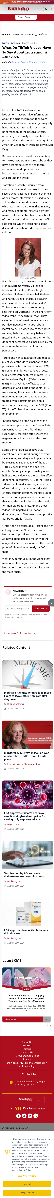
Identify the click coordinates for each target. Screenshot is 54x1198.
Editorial (27, 1049)
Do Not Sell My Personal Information (27, 1062)
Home (5, 34)
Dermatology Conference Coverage (20, 633)
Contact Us (27, 1052)
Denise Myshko (14, 881)
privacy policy (16, 617)
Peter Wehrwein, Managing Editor (23, 764)
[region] (27, 1164)
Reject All (27, 1184)
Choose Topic (24, 17)
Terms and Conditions (27, 1055)
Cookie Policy (25, 1170)
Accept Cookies (27, 1192)
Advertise (27, 1045)
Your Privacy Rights (27, 1066)
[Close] (50, 1135)
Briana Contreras (15, 704)
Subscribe (39, 608)
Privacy (27, 1059)
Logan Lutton (13, 824)
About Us (27, 1042)
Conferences (17, 34)
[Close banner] (50, 4)
